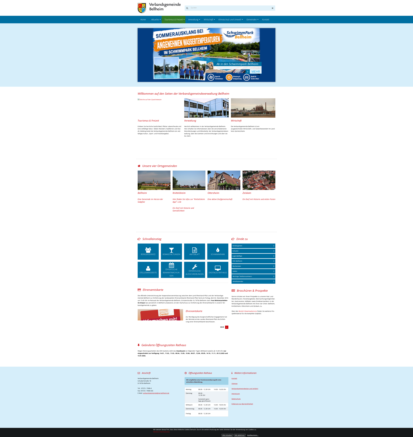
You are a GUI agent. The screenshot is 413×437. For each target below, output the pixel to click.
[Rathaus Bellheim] (206, 108)
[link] (160, 117)
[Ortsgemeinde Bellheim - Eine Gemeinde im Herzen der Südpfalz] (154, 180)
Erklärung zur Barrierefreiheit (242, 404)
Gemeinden (251, 19)
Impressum (236, 394)
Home (143, 19)
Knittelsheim (179, 193)
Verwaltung (193, 19)
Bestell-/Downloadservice (248, 311)
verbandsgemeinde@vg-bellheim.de (156, 393)
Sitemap (234, 384)
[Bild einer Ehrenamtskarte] (160, 315)
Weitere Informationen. (161, 432)
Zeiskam (247, 193)
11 (224, 75)
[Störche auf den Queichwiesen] (160, 99)
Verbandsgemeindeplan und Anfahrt (245, 389)
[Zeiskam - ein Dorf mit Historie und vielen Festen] (259, 180)
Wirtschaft (208, 19)
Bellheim (142, 193)
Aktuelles (155, 19)
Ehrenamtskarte (194, 311)
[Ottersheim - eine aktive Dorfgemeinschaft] (224, 180)
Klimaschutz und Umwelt (229, 19)
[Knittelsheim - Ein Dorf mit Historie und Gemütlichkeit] (189, 180)
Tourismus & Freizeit (173, 19)
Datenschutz (236, 399)
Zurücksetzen (272, 8)
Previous (144, 55)
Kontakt (265, 19)
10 (220, 75)
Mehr (222, 327)
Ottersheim (213, 193)
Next (268, 55)
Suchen (187, 8)
